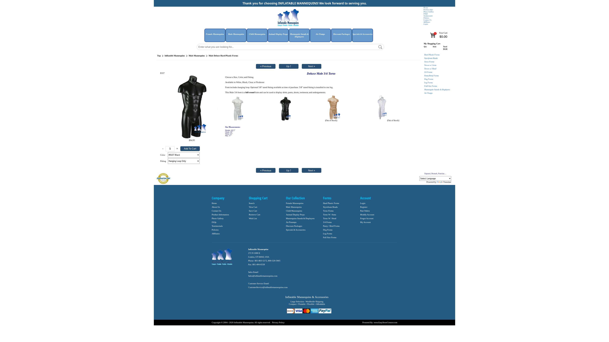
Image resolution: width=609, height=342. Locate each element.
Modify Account (367, 214)
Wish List (253, 218)
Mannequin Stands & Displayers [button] (299, 35)
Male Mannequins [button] (236, 34)
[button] (215, 36)
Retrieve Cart (254, 214)
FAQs (214, 222)
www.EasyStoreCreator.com (385, 322)
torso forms (328, 211)
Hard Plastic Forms (432, 55)
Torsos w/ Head (430, 69)
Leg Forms (428, 83)
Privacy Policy (278, 322)
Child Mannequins (294, 211)
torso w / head (329, 218)
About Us (216, 207)
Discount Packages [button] (341, 34)
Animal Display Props (295, 214)
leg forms (327, 233)
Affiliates (426, 22)
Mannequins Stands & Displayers (300, 218)
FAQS (425, 14)
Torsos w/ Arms (430, 65)
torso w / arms (329, 214)
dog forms (327, 230)
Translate (447, 182)
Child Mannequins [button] (257, 34)
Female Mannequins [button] (215, 34)
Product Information (220, 214)
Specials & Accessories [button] (363, 34)
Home (425, 8)
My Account (365, 222)
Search (252, 203)
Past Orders (365, 211)
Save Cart (253, 211)
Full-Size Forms (430, 86)
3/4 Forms (428, 72)
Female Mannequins (294, 203)
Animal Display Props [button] (278, 34)
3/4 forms (327, 222)
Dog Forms (428, 79)
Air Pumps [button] (320, 34)
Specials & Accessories (295, 230)
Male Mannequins (294, 207)
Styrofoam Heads (431, 58)
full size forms (329, 237)
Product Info (428, 10)
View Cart (253, 207)
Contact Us (427, 20)
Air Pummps (291, 222)
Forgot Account (366, 218)
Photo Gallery (428, 12)
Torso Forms (429, 62)
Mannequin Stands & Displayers (437, 90)
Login (425, 24)
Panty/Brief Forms (431, 76)
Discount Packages (294, 226)
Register (363, 207)
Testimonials (428, 16)
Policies (426, 18)
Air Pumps (428, 93)
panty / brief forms (331, 226)
